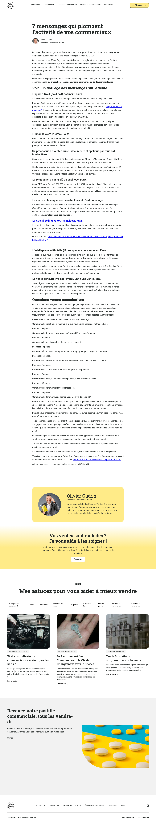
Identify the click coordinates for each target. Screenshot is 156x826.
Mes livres (108, 5)
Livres (32, 605)
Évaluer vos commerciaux (90, 5)
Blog (123, 805)
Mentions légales (128, 817)
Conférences (49, 5)
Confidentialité (143, 817)
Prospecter (74, 605)
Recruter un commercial (67, 5)
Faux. (58, 220)
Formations (35, 5)
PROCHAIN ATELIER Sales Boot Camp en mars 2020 (97, 459)
